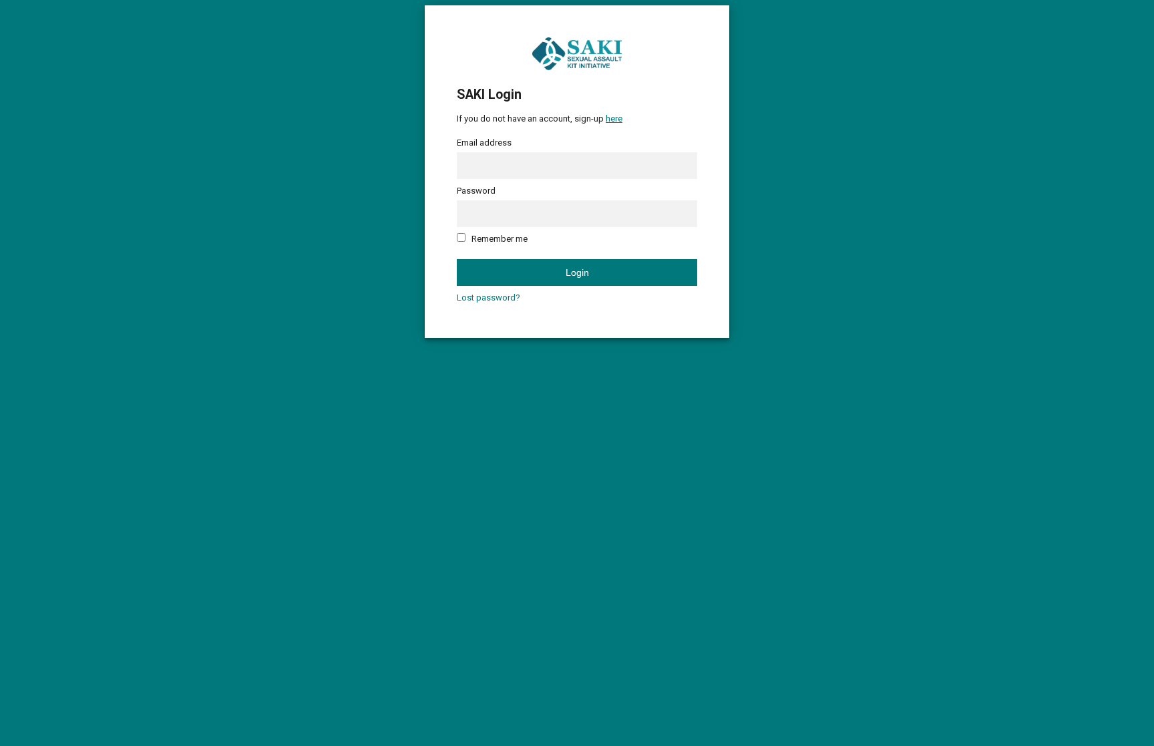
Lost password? (488, 298)
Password (476, 191)
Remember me (499, 239)
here (614, 119)
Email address (484, 143)
